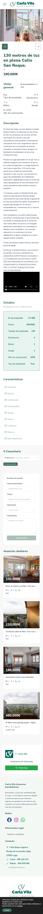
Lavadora (11, 425)
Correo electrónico (15, 483)
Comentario (12, 515)
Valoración (11, 505)
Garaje (10, 412)
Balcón (10, 393)
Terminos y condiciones (15, 834)
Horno (10, 419)
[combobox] (26, 457)
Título (9, 494)
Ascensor (11, 387)
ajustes (19, 906)
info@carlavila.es (17, 867)
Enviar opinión (21, 538)
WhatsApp (22, 768)
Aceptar (6, 910)
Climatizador (13, 406)
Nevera (10, 432)
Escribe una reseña (10, 464)
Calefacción (12, 400)
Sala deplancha (14, 438)
